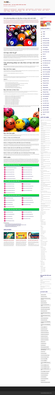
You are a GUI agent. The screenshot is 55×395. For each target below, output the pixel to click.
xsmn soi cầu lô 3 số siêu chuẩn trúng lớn (45, 180)
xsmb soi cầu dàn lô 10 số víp (27, 188)
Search (42, 18)
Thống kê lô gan (46, 78)
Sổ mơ (20, 11)
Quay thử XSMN (46, 107)
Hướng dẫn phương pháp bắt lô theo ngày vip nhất (13, 225)
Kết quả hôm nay (46, 38)
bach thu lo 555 (43, 294)
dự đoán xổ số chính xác (44, 334)
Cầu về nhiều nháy (46, 74)
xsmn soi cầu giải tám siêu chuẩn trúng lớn (45, 178)
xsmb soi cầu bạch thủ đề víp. (27, 167)
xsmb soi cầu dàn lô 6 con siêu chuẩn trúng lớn (45, 150)
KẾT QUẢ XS (42, 214)
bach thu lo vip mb (44, 296)
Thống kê (8, 11)
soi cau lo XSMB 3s (44, 360)
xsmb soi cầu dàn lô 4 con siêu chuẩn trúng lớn (45, 148)
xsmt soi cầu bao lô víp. (9, 218)
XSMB (44, 31)
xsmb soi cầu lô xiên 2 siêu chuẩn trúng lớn (45, 155)
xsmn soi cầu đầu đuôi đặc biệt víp (28, 202)
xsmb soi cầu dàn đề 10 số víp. (10, 176)
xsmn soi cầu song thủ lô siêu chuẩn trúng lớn (46, 187)
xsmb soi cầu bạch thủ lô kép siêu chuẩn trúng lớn (45, 130)
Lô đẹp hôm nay (43, 343)
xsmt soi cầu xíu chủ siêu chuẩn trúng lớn (45, 210)
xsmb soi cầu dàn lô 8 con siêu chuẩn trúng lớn (45, 160)
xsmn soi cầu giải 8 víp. (9, 202)
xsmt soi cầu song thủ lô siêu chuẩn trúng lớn (46, 208)
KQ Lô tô (12, 11)
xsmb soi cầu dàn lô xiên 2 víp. (10, 188)
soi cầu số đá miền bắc (44, 378)
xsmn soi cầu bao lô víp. (9, 204)
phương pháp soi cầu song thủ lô (29, 22)
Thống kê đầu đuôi (46, 76)
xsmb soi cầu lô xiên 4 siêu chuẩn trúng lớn (45, 162)
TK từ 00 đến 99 (46, 96)
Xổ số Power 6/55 (46, 51)
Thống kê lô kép (46, 83)
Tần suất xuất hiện (46, 94)
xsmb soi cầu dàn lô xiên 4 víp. (10, 192)
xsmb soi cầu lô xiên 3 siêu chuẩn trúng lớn (45, 157)
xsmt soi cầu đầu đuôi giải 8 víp (28, 214)
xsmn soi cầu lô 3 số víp (26, 204)
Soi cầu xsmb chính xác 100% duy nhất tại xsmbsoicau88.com (33, 240)
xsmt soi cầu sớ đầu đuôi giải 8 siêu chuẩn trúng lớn (46, 203)
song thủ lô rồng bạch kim (20, 23)
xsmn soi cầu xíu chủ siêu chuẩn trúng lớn (45, 189)
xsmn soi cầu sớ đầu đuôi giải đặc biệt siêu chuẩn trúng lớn (45, 185)
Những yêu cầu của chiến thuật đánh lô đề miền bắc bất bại (9, 240)
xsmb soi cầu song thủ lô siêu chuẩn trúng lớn (46, 168)
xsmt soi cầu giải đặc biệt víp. (10, 214)
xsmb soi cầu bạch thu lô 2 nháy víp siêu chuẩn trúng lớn (46, 124)
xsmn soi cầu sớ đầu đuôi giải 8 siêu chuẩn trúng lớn (46, 182)
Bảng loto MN (43, 263)
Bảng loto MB (42, 264)
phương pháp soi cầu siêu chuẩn (9, 22)
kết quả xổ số (43, 341)
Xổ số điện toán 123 (43, 237)
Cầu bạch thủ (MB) (46, 67)
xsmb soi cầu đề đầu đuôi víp (27, 190)
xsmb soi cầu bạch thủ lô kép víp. (11, 178)
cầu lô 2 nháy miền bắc (44, 318)
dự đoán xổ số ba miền (44, 330)
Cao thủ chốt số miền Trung (45, 307)
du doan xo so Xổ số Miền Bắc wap (45, 325)
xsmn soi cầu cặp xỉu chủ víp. (10, 206)
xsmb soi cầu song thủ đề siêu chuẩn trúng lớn (46, 164)
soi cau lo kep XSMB (44, 358)
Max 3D (44, 54)
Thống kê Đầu (45, 85)
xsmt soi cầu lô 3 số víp (26, 218)
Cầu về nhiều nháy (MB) (44, 241)
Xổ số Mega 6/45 (46, 49)
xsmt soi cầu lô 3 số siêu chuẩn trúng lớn (46, 201)
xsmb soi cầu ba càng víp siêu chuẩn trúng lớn (46, 126)
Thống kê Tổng (43, 250)
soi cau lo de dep (43, 353)
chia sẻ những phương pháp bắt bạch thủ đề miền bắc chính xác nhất (15, 224)
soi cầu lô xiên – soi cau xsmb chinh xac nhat (14, 4)
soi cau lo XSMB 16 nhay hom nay (45, 363)
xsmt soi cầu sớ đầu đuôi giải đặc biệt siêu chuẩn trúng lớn (45, 205)
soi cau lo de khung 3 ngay (45, 355)
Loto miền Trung (46, 103)
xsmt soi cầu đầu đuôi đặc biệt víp (28, 216)
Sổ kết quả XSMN (43, 223)
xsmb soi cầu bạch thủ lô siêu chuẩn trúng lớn (46, 143)
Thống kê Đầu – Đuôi (46, 89)
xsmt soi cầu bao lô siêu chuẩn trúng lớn (46, 192)
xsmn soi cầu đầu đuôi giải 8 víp (28, 200)
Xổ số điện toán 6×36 (44, 238)
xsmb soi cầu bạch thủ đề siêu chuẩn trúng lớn (46, 128)
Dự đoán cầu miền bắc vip (44, 151)
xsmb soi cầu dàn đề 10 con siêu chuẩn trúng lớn (45, 141)
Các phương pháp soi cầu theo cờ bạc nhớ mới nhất (14, 20)
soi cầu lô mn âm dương (44, 373)
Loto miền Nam (45, 100)
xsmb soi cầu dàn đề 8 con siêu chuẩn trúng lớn (45, 139)
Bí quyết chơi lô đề (42, 211)
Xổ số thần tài (45, 65)
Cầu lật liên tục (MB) (46, 69)
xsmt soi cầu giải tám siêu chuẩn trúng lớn (45, 199)
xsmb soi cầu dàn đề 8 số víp (27, 174)
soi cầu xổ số (43, 380)
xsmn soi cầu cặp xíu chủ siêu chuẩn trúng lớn (46, 174)
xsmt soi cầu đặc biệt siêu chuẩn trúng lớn (45, 197)
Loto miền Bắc (45, 98)
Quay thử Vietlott (43, 267)
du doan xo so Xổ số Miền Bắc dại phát (45, 322)
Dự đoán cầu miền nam (43, 170)
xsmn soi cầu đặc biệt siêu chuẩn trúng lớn (45, 176)
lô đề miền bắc (43, 345)
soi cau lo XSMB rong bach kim (45, 369)
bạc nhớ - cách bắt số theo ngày (45, 305)
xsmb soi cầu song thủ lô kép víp (28, 176)
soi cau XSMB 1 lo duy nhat (45, 371)
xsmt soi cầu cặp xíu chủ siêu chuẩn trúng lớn (46, 195)
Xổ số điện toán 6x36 (46, 60)
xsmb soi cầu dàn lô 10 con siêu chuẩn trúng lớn (45, 145)
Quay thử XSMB (46, 105)
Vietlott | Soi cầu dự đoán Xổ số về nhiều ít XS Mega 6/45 (21, 240)
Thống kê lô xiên (46, 80)
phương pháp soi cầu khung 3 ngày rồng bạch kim (12, 21)
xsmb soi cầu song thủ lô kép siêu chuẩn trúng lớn (45, 166)
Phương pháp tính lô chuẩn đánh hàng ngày (45, 349)
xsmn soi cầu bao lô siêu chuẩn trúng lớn (45, 172)
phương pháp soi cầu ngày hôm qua (25, 21)
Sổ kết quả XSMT (46, 45)
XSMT (44, 36)
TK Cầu (5, 11)
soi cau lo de (43, 351)
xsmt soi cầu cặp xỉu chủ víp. (10, 220)
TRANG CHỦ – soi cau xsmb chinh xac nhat (45, 121)
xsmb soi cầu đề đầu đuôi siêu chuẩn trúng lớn (46, 153)
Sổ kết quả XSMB (46, 40)
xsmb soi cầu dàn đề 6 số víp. (10, 174)
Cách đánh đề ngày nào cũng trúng (45, 316)
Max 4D (44, 56)
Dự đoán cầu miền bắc (43, 122)
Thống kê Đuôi (45, 87)
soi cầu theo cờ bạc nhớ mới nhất (12, 23)
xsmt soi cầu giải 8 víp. (9, 216)
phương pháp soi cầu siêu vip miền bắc (19, 22)
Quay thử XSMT (46, 109)
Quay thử (16, 11)
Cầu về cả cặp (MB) (46, 71)
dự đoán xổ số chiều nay (44, 332)
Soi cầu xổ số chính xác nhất (45, 382)
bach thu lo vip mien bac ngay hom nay (45, 299)
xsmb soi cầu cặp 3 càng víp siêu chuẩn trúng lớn (45, 132)
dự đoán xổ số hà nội (44, 336)
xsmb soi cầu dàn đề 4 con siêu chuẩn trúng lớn (45, 135)
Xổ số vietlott (45, 47)
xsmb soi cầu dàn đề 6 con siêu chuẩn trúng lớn (45, 137)
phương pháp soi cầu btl (25, 20)
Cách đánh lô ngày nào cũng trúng (45, 313)
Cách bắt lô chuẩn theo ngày (45, 309)
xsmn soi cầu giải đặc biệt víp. (10, 200)
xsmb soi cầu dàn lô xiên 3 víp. (10, 190)
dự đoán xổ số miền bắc (44, 339)
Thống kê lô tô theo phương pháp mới (11, 226)
